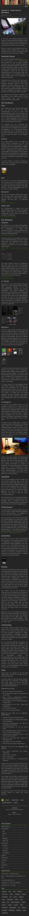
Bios (14, 891)
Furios (11, 894)
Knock (15, 897)
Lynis (21, 899)
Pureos (23, 902)
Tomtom (24, 907)
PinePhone (16, 60)
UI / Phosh (5, 848)
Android (4, 891)
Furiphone (17, 894)
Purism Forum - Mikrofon (8, 235)
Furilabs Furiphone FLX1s (7, 880)
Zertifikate (5, 913)
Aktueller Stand (5, 826)
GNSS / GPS (5, 840)
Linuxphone (10, 899)
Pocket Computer (6, 802)
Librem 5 (25, 59)
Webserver (11, 910)
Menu (26, 6)
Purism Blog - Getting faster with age (11, 532)
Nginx (3, 902)
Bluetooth (4, 838)
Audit (9, 891)
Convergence (5, 852)
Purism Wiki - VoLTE (6, 276)
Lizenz (16, 899)
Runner (10, 905)
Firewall (19, 891)
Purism (11, 129)
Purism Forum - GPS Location (9, 216)
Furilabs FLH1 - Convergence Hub (10, 873)
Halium (24, 894)
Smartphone (15, 800)
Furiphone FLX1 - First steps (8, 885)
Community (4, 865)
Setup (21, 905)
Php (8, 902)
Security (16, 905)
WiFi (3, 836)
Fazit (2, 867)
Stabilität (3, 855)
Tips (19, 907)
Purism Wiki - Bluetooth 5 (8, 202)
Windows (18, 910)
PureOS (15, 802)
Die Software (4, 843)
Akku (3, 831)
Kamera (4, 833)
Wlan (24, 910)
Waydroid (4, 910)
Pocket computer (15, 902)
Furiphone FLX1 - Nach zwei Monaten (11, 882)
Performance (4, 857)
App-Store (5, 850)
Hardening (5, 897)
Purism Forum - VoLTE (7, 278)
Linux (22, 800)
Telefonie (4, 845)
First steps (5, 894)
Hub (11, 897)
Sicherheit (4, 860)
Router (4, 905)
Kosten (3, 862)
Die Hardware (4, 828)
